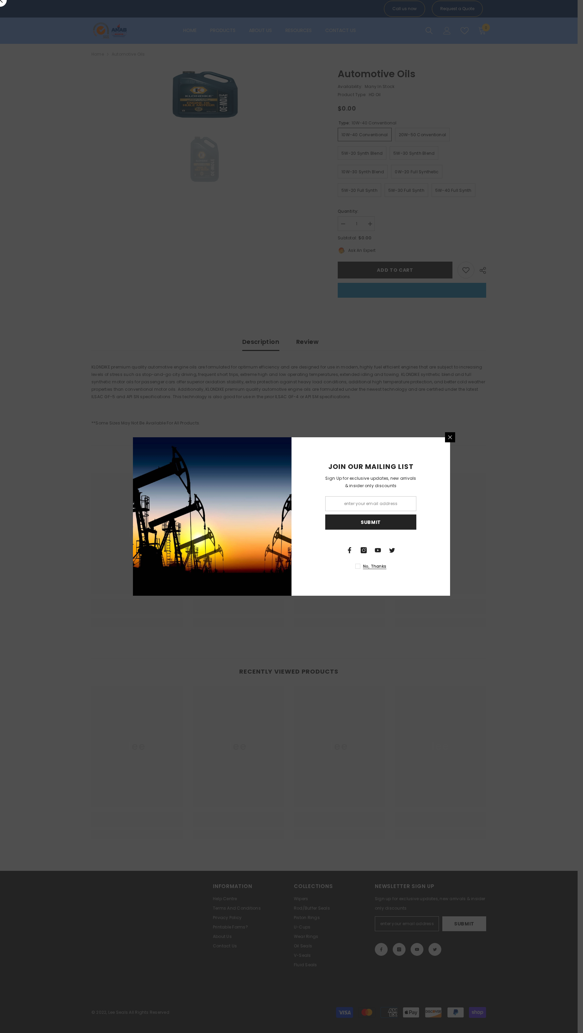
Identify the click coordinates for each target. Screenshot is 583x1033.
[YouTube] (378, 550)
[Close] (450, 437)
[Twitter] (392, 550)
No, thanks (374, 566)
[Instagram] (364, 550)
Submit (371, 522)
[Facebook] (349, 550)
